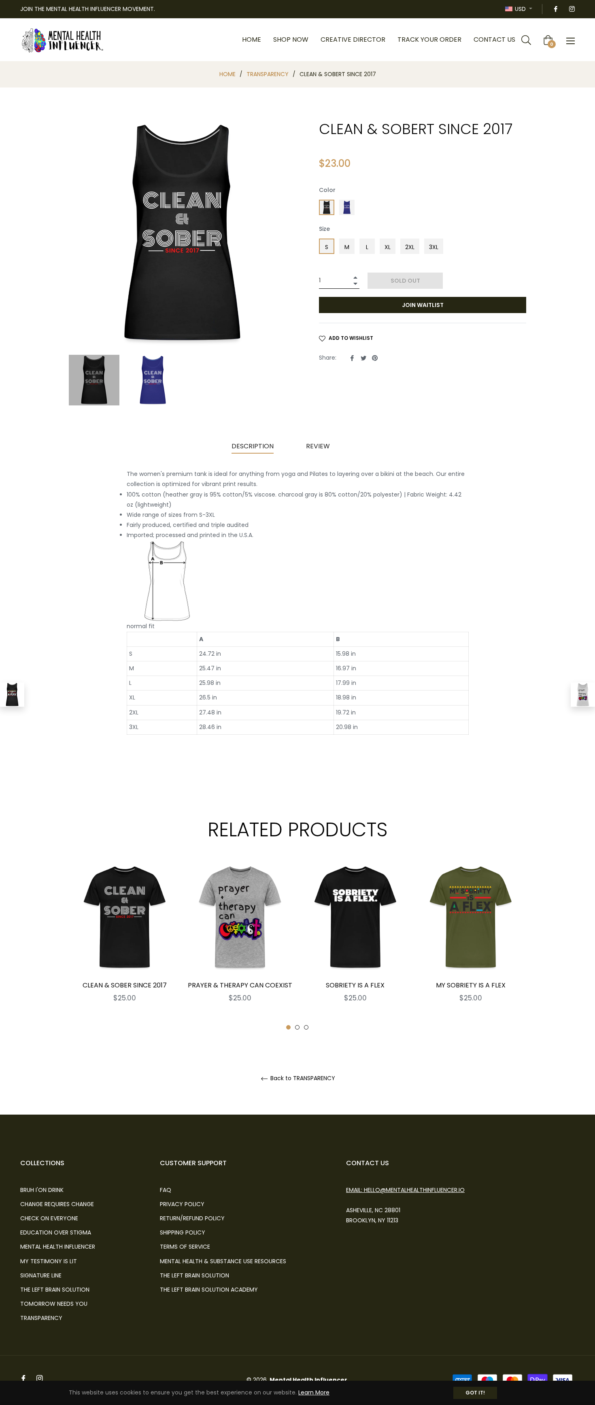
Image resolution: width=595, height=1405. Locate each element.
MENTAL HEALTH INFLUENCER (57, 1247)
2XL (409, 247)
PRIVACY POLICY (182, 1204)
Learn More (313, 1392)
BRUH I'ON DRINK (42, 1190)
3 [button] (306, 1027)
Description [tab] (253, 446)
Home (227, 74)
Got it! (475, 1392)
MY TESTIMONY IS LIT (48, 1261)
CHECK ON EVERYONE (49, 1218)
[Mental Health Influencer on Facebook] (555, 9)
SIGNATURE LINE (41, 1275)
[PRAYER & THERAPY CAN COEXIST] (583, 694)
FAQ (165, 1190)
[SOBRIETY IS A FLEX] (12, 694)
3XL (433, 247)
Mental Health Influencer (308, 1380)
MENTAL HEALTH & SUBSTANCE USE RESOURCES (223, 1261)
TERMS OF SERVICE (185, 1247)
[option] (124, 946)
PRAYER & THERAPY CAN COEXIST (240, 985)
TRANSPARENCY (267, 74)
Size (324, 229)
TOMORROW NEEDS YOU (53, 1304)
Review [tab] (319, 446)
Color (327, 190)
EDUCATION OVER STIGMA (55, 1232)
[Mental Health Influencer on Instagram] (571, 9)
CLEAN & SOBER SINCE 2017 (125, 985)
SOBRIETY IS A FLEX (355, 985)
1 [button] (288, 1027)
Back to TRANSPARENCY (302, 1078)
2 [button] (297, 1027)
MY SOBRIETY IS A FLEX (471, 985)
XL (388, 247)
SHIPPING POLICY (182, 1232)
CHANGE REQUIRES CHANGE (57, 1204)
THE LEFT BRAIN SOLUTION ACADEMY (209, 1290)
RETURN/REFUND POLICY (192, 1218)
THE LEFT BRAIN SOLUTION (54, 1290)
